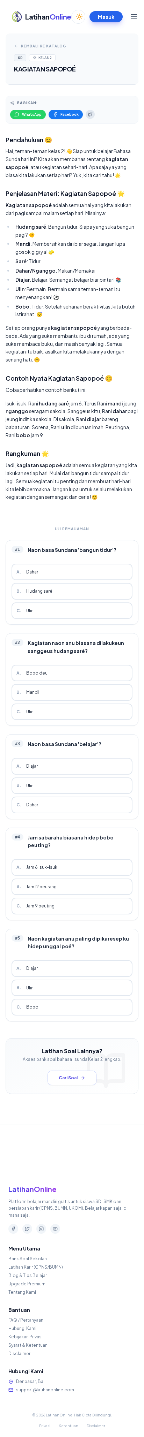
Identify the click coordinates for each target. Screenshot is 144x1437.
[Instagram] (41, 1229)
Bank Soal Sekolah (27, 1258)
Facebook (69, 114)
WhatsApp (32, 114)
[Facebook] (13, 1229)
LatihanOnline (32, 1189)
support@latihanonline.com (45, 1389)
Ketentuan (68, 1426)
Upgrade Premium (26, 1283)
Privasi (44, 1426)
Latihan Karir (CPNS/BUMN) (35, 1267)
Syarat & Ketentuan (28, 1345)
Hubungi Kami (22, 1328)
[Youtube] (55, 1229)
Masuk (106, 17)
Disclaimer (19, 1353)
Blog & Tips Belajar (27, 1275)
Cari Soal (68, 1077)
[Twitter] (27, 1229)
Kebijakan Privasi (25, 1336)
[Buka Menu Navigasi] (134, 17)
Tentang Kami (22, 1292)
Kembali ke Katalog (43, 46)
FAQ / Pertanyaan (25, 1320)
